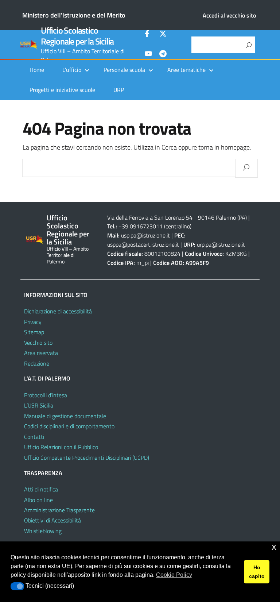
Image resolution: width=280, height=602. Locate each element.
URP (118, 89)
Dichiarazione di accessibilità (58, 311)
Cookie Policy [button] (174, 575)
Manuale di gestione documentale (65, 416)
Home (37, 69)
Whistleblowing (43, 530)
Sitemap (34, 332)
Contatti (34, 436)
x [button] (274, 546)
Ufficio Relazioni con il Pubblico (61, 447)
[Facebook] (148, 35)
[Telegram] (163, 55)
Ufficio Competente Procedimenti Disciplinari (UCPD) (86, 457)
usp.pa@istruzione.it (145, 235)
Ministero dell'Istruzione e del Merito (73, 15)
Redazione (36, 363)
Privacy (33, 321)
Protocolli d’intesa (45, 395)
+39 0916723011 (140, 226)
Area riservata (41, 352)
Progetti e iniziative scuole (62, 89)
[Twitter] (163, 35)
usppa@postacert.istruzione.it (143, 244)
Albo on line (38, 499)
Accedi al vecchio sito (229, 15)
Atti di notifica (41, 489)
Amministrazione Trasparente (59, 510)
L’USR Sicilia (38, 405)
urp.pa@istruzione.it (221, 244)
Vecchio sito (38, 342)
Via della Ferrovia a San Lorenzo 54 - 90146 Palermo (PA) (177, 217)
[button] (17, 586)
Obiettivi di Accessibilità (52, 520)
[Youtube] (148, 55)
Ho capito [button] (257, 571)
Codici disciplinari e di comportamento (69, 426)
